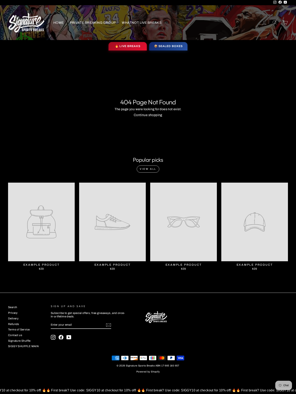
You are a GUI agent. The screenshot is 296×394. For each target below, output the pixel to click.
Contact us (15, 335)
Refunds (13, 324)
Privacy (13, 312)
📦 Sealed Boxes (168, 46)
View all (148, 169)
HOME (58, 22)
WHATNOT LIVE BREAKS (141, 22)
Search (12, 307)
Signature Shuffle (19, 340)
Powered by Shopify (148, 371)
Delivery (13, 318)
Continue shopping (148, 115)
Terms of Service (19, 329)
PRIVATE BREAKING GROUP (93, 22)
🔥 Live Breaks (127, 46)
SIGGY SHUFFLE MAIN (23, 346)
